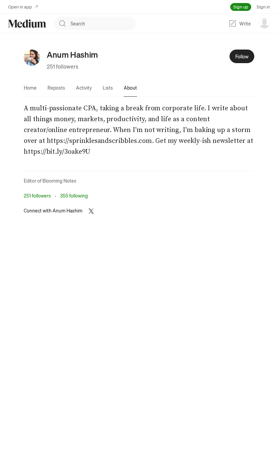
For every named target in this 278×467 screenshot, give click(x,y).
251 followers (62, 66)
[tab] (30, 87)
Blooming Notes (59, 181)
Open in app (20, 7)
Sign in (263, 7)
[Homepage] (27, 23)
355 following (74, 195)
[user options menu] (264, 22)
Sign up (240, 7)
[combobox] (103, 23)
